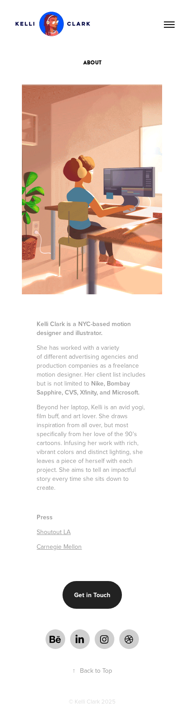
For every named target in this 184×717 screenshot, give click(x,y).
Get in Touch (92, 594)
